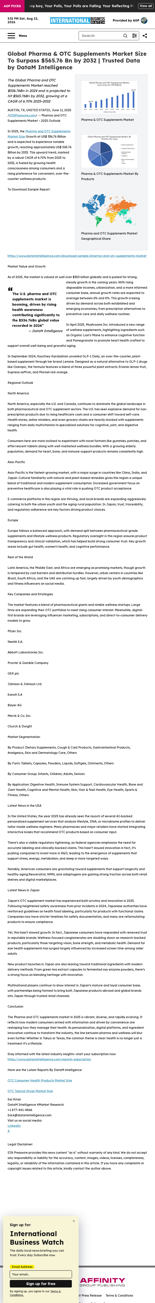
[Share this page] (144, 35)
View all (146, 6)
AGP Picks (12, 6)
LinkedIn (14, 1126)
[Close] (74, 1221)
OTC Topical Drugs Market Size (30, 1091)
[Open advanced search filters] (134, 35)
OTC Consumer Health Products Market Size (40, 1080)
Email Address (22, 1267)
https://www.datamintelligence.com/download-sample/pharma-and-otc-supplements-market (77, 256)
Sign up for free (40, 1283)
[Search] (125, 35)
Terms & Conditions (119, 1295)
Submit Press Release (86, 1295)
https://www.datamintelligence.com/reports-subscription (49, 1059)
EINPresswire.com (22, 115)
